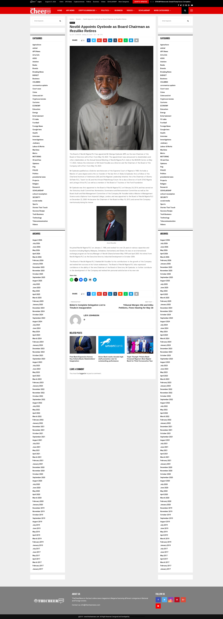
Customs (36, 102)
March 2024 (37, 338)
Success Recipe (39, 211)
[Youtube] (158, 606)
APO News (68, 2)
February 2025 (38, 301)
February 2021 (38, 460)
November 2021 (38, 430)
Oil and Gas (37, 160)
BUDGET (36, 75)
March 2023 (37, 379)
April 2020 (36, 494)
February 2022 (38, 420)
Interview (36, 136)
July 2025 (36, 284)
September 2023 (39, 359)
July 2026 (36, 243)
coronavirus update (40, 85)
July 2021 (36, 443)
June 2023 (36, 369)
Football (36, 123)
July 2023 (36, 365)
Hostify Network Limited (137, 616)
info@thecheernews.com (90, 605)
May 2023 (36, 372)
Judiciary (36, 143)
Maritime (36, 150)
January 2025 (38, 304)
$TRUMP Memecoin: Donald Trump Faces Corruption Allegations (176, 2)
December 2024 (38, 308)
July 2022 (36, 406)
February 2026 (38, 260)
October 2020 (38, 474)
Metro (35, 153)
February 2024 (38, 342)
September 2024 (39, 318)
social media (37, 201)
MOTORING (37, 157)
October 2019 (38, 515)
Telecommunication (40, 221)
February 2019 (38, 542)
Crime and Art (38, 96)
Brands (72, 22)
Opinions (36, 163)
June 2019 (36, 528)
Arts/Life (36, 55)
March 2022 (37, 416)
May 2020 (36, 491)
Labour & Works (38, 146)
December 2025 (38, 267)
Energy (35, 113)
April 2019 (36, 535)
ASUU (35, 58)
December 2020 (38, 467)
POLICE (35, 170)
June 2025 (36, 288)
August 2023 (37, 362)
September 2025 (39, 277)
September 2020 (39, 477)
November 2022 (38, 393)
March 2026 (37, 257)
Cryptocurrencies (79, 2)
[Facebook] (158, 599)
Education (36, 109)
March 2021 (37, 457)
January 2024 (38, 345)
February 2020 (38, 501)
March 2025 (37, 298)
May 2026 (36, 250)
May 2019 (36, 532)
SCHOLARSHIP (112, 2)
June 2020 (36, 488)
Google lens (37, 129)
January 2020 (38, 505)
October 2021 (38, 433)
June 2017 (36, 552)
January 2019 (38, 545)
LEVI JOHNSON (76, 35)
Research (36, 187)
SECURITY (36, 197)
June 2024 (36, 328)
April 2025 (36, 294)
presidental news (39, 177)
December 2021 (38, 427)
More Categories (124, 2)
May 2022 (36, 410)
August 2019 (37, 522)
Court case (37, 89)
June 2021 (36, 447)
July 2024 (36, 325)
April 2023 (36, 376)
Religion (36, 184)
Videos (103, 2)
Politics (88, 2)
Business (96, 2)
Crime (35, 92)
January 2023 (38, 386)
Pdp (34, 167)
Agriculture (37, 45)
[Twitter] (164, 599)
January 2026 (38, 264)
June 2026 (36, 247)
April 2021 (36, 454)
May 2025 (36, 291)
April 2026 (36, 254)
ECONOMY (36, 106)
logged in (83, 373)
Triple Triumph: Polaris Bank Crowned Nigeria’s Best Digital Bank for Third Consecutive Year (140, 359)
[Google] (183, 599)
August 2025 (37, 281)
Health (35, 133)
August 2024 (37, 321)
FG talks (36, 119)
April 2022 (36, 413)
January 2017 (38, 569)
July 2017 (36, 549)
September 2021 (39, 437)
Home (61, 2)
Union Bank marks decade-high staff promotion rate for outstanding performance (110, 359)
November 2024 (38, 311)
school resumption (40, 194)
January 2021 (38, 464)
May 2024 (36, 332)
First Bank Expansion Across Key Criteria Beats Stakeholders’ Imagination (82, 359)
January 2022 (38, 423)
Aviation (36, 62)
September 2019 (39, 518)
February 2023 (38, 382)
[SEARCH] (60, 21)
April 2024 (36, 335)
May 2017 (36, 555)
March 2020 (37, 498)
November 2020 (38, 471)
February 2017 (38, 566)
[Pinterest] (177, 599)
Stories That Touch (40, 207)
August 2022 (37, 403)
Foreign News (38, 126)
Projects (36, 180)
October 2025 (38, 274)
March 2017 (37, 562)
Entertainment (38, 116)
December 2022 (38, 389)
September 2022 (39, 399)
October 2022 (38, 396)
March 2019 (37, 539)
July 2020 (36, 484)
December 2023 (38, 349)
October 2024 (38, 315)
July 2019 (36, 525)
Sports (35, 204)
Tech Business (38, 214)
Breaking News (38, 72)
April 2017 (36, 559)
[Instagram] (170, 599)
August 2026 (37, 240)
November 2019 (38, 511)
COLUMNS (36, 82)
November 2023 (38, 352)
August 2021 (37, 440)
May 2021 (36, 450)
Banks (35, 65)
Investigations (38, 140)
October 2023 (38, 355)
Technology (37, 218)
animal (35, 48)
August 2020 (37, 481)
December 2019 (38, 508)
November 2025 (38, 271)
